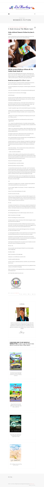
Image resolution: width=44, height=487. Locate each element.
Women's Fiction (23, 27)
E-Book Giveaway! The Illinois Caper (20, 29)
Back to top (32, 485)
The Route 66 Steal (13, 27)
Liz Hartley (16, 293)
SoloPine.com (32, 483)
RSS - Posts (10, 477)
